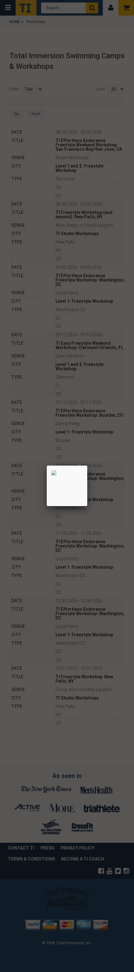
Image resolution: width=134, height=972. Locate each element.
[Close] (87, 465)
